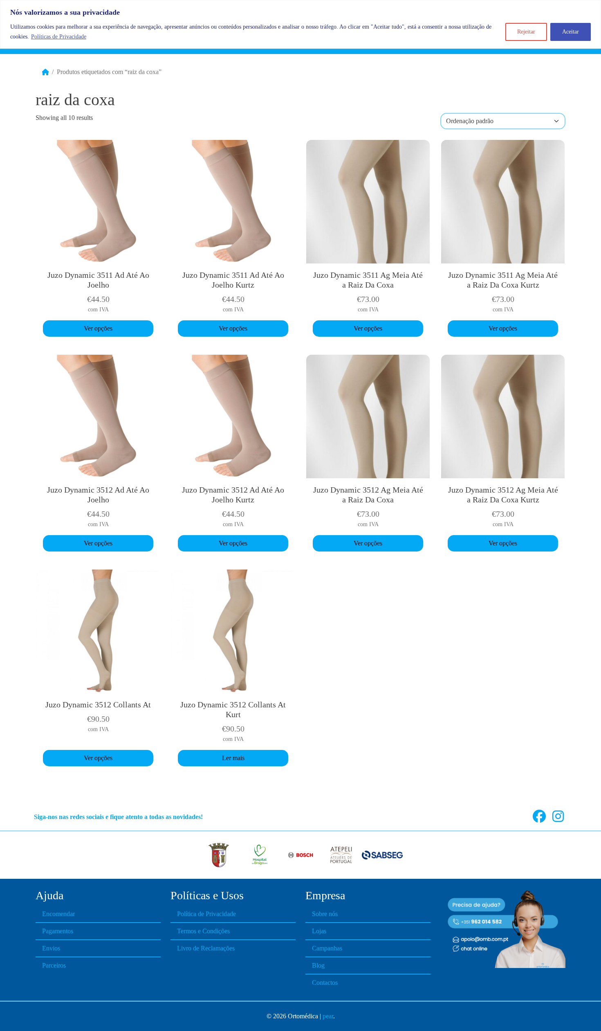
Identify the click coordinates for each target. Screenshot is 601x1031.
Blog (318, 965)
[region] (300, 24)
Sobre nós (325, 913)
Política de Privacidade (206, 913)
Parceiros (54, 965)
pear (328, 1016)
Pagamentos (57, 930)
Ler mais (233, 757)
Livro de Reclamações (206, 948)
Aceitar (570, 32)
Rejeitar (526, 32)
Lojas (319, 930)
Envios (51, 948)
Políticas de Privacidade (58, 37)
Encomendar (58, 913)
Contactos (325, 982)
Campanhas (327, 948)
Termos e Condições (203, 930)
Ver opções (98, 328)
